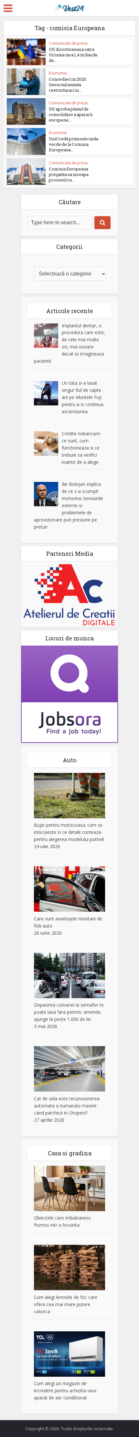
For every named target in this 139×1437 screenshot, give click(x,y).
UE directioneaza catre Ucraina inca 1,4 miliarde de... (73, 54)
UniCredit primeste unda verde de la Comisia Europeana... (73, 144)
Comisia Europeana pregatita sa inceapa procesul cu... (69, 174)
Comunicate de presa (68, 43)
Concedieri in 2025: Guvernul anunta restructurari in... (68, 84)
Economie (58, 73)
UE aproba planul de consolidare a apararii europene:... (70, 114)
